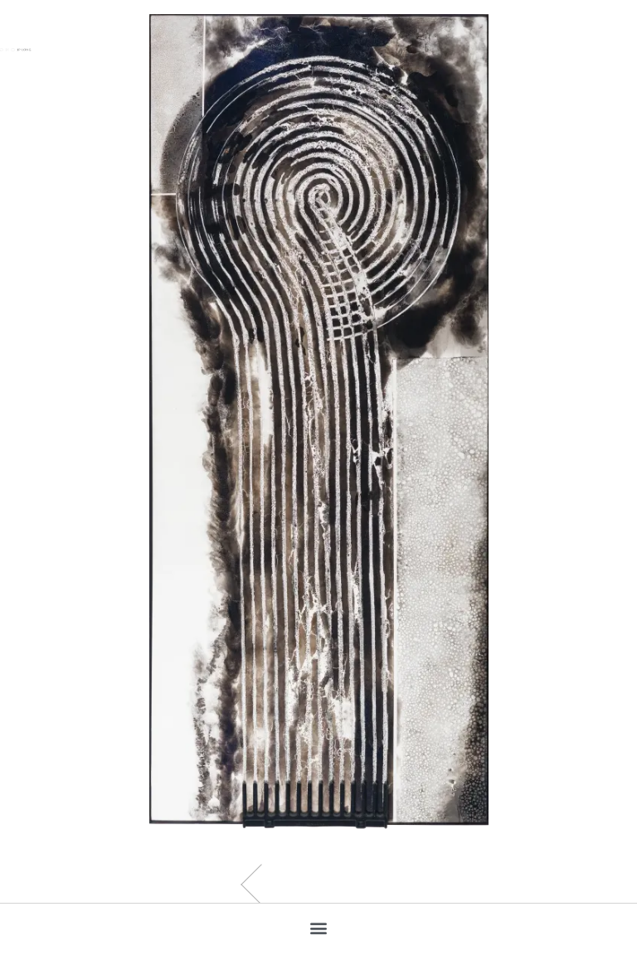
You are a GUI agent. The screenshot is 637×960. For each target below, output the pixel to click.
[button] (319, 927)
